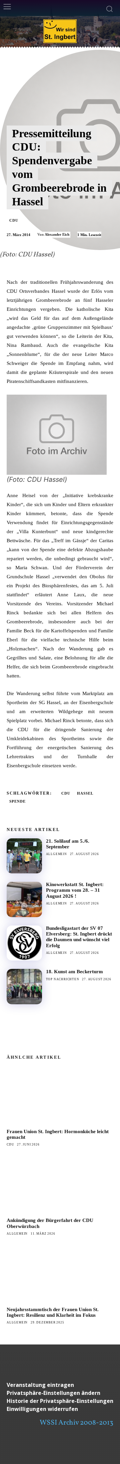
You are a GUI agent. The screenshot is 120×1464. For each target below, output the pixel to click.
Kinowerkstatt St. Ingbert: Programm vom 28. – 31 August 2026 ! (75, 890)
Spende (17, 801)
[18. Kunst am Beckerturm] (24, 986)
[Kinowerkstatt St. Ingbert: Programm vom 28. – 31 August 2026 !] (24, 899)
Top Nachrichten (62, 979)
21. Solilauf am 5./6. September (67, 843)
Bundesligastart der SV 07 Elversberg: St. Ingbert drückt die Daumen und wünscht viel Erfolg (79, 936)
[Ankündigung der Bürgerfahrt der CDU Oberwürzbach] (60, 1184)
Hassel (85, 793)
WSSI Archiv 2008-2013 (76, 1423)
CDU (13, 220)
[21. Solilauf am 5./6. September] (24, 856)
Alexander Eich (57, 234)
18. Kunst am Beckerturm (74, 971)
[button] (60, 1393)
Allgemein (56, 854)
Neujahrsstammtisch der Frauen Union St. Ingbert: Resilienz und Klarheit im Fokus (53, 1312)
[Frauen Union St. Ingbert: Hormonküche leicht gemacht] (60, 1095)
